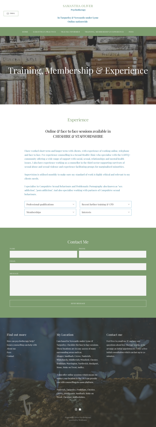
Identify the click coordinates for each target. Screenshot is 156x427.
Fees (9, 352)
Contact (10, 356)
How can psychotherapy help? (21, 341)
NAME (12, 248)
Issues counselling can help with (22, 344)
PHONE (82, 248)
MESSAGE (14, 273)
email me (122, 341)
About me (11, 348)
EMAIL (13, 261)
